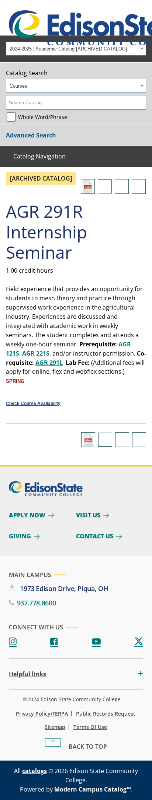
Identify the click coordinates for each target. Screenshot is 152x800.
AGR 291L (49, 363)
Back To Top (88, 747)
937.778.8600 (36, 602)
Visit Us (88, 515)
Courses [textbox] (18, 86)
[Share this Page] (105, 186)
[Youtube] (96, 641)
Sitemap (55, 727)
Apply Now (27, 515)
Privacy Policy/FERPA (42, 713)
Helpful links (27, 674)
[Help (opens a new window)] (139, 186)
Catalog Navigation (39, 156)
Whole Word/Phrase (42, 116)
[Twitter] (138, 642)
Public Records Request (105, 713)
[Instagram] (13, 641)
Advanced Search (31, 135)
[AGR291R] (88, 186)
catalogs (34, 771)
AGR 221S (35, 353)
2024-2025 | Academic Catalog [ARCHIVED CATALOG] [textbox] (68, 49)
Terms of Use (90, 727)
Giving (20, 536)
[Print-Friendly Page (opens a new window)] (122, 186)
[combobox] (76, 49)
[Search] (141, 103)
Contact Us (94, 536)
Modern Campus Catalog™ (92, 789)
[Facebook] (54, 641)
